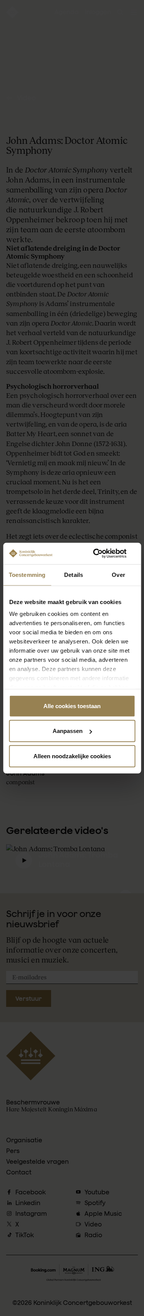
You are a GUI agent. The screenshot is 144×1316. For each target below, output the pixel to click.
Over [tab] (118, 574)
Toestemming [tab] (27, 574)
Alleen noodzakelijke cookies (72, 755)
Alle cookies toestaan (72, 705)
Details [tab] (73, 574)
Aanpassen (68, 731)
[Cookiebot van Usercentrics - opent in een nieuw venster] (102, 554)
